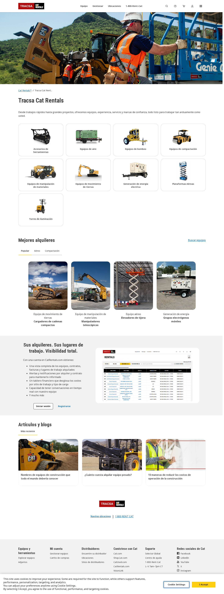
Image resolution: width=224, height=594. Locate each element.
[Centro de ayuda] (175, 6)
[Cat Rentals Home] (31, 6)
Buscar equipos (197, 240)
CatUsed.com (120, 562)
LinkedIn (185, 557)
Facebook (185, 553)
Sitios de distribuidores (93, 562)
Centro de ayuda (153, 557)
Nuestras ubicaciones (101, 516)
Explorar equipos (26, 557)
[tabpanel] (112, 294)
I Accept (203, 584)
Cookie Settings (176, 584)
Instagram (186, 570)
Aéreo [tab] (37, 250)
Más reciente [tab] (28, 431)
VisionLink (118, 570)
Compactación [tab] (52, 250)
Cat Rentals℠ (25, 90)
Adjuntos (22, 562)
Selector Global (152, 553)
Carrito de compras (59, 557)
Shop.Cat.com (120, 557)
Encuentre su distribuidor (94, 553)
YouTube (185, 562)
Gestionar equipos (59, 553)
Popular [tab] (25, 250)
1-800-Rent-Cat (153, 562)
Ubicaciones (87, 557)
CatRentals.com (121, 566)
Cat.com (118, 553)
